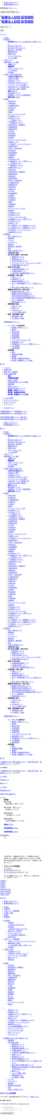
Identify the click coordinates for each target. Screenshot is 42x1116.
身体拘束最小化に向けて (20, 265)
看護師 (14, 356)
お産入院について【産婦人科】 (19, 87)
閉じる (2, 364)
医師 (13, 352)
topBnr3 (2, 884)
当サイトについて (10, 402)
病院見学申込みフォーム (16, 388)
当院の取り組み (32, 762)
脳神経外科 (13, 129)
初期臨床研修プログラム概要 (18, 382)
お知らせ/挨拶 (13, 380)
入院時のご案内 (13, 78)
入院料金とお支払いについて (18, 83)
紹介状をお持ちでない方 (16, 48)
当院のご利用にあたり (15, 250)
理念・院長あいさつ (15, 236)
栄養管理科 (16, 338)
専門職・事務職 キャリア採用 (22, 360)
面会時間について (14, 93)
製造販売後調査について (20, 281)
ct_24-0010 (3, 776)
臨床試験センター (18, 342)
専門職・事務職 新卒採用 (20, 358)
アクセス (11, 240)
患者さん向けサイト (11, 423)
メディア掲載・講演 (19, 312)
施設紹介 (11, 244)
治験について (16, 277)
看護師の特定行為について (21, 291)
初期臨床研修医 (17, 354)
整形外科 (12, 150)
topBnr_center (4, 894)
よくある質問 (12, 58)
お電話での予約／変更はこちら (10, 12)
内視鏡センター (14, 116)
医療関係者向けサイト (12, 322)
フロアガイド (12, 242)
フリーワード (8, 1107)
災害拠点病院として (19, 271)
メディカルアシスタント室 (21, 340)
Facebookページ (17, 310)
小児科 (11, 131)
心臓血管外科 (14, 105)
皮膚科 (11, 110)
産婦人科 (12, 108)
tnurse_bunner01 (5, 891)
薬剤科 (14, 330)
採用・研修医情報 (10, 374)
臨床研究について (18, 279)
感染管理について (18, 257)
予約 (2, 30)
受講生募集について (19, 302)
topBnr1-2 (3, 880)
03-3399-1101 (11, 872)
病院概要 (11, 238)
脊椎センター (14, 142)
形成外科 (12, 133)
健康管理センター (15, 167)
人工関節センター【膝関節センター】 (22, 226)
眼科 (11, 112)
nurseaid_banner (5, 889)
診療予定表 (12, 54)
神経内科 (12, 103)
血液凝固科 (13, 153)
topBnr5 (2, 887)
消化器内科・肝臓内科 (17, 125)
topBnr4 (2, 886)
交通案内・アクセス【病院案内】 (19, 95)
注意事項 (11, 72)
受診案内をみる (5, 790)
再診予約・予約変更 (15, 50)
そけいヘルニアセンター (18, 140)
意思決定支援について (19, 261)
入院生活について (14, 81)
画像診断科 (16, 336)
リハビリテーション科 (17, 114)
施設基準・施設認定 (15, 246)
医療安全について (18, 259)
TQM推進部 (16, 346)
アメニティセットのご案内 (17, 85)
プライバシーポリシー (12, 400)
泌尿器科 (12, 155)
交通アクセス (34, 1097)
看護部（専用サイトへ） (20, 327)
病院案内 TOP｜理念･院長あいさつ (13, 762)
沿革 (9, 248)
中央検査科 (16, 334)
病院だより (16, 308)
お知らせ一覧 (16, 306)
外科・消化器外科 (15, 148)
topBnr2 (2, 882)
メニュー (3, 34)
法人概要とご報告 (18, 318)
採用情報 (11, 384)
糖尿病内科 (13, 146)
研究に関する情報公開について (23, 287)
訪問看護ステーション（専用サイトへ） (26, 344)
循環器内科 (13, 127)
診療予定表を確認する (8, 794)
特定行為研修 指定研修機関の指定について (27, 298)
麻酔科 (11, 157)
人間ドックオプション (15, 68)
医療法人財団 (8, 1093)
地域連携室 (16, 348)
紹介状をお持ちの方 (15, 46)
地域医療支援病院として (20, 269)
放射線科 (12, 135)
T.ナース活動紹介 (18, 300)
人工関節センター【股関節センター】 (22, 228)
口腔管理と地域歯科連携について (23, 273)
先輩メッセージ (13, 386)
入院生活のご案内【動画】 (17, 89)
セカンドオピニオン (15, 56)
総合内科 (12, 101)
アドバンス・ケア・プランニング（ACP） (26, 263)
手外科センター (14, 118)
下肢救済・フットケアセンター (20, 144)
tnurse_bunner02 (5, 893)
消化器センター (14, 159)
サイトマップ (8, 404)
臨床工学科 (16, 332)
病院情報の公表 (17, 316)
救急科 (11, 138)
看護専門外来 (12, 52)
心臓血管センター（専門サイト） (21, 161)
